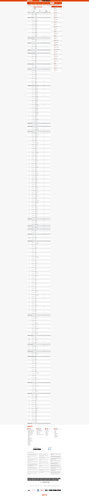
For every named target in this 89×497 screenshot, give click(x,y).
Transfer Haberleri (45, 478)
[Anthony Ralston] (52, 17)
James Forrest (55, 29)
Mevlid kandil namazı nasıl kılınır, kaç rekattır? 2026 (32, 471)
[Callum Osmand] (52, 66)
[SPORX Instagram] (45, 482)
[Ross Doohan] (52, 10)
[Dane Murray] (52, 24)
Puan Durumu (36, 478)
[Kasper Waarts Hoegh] (52, 47)
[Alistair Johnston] (52, 27)
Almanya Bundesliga (30, 440)
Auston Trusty (55, 20)
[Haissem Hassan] (52, 45)
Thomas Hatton (56, 70)
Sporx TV (47, 433)
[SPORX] (44, 495)
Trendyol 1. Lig (29, 435)
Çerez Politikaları (56, 436)
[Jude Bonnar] (52, 31)
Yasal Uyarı (56, 435)
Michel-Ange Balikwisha (56, 50)
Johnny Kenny (55, 59)
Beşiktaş (29, 442)
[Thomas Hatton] (52, 70)
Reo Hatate (55, 36)
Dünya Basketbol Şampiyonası (40, 434)
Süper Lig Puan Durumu (30, 433)
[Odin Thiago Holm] (52, 33)
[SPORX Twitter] (47, 482)
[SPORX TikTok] (48, 482)
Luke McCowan (55, 38)
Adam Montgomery (56, 56)
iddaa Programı (58, 478)
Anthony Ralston (56, 17)
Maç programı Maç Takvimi (30, 478)
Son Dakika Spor (56, 433)
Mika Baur (55, 63)
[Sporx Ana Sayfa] (33, 0)
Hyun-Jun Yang (55, 54)
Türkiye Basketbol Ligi (39, 430)
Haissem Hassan (56, 45)
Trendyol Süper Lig (30, 434)
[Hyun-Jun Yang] (52, 54)
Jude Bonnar (55, 31)
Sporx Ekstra (47, 434)
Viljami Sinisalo (55, 13)
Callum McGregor (56, 43)
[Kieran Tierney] (52, 15)
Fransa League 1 (29, 441)
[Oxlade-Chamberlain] (52, 40)
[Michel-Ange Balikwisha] (52, 50)
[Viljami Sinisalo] (52, 13)
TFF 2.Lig (29, 436)
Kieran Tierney (55, 15)
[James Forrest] (52, 29)
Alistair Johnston (56, 27)
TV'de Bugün (47, 430)
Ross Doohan (55, 10)
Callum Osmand (56, 66)
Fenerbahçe (29, 443)
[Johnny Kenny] (52, 59)
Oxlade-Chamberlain (56, 40)
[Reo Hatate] (52, 36)
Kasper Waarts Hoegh (56, 47)
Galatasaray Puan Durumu (31, 430)
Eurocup (38, 433)
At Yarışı (46, 435)
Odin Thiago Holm (56, 33)
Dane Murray (55, 24)
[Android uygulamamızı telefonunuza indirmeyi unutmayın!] (43, 0)
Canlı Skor (34, 478)
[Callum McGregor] (52, 43)
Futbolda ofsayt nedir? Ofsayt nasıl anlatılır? (43, 461)
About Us (56, 434)
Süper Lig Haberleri (55, 478)
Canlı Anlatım (39, 478)
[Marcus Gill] (52, 8)
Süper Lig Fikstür (51, 478)
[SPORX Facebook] (43, 482)
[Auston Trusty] (52, 20)
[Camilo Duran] (52, 68)
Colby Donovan (55, 22)
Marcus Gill (55, 8)
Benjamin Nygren (56, 52)
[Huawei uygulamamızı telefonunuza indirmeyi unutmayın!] (49, 0)
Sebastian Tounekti (56, 61)
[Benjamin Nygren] (52, 52)
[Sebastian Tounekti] (52, 61)
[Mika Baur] (52, 63)
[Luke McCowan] (52, 38)
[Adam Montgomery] (52, 56)
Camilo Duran (55, 68)
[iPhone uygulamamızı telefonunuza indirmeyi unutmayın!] (46, 0)
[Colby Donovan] (52, 22)
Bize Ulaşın (56, 430)
